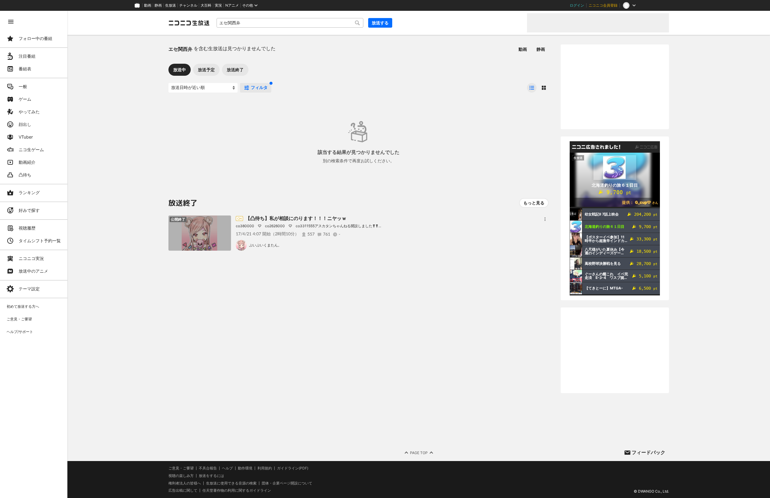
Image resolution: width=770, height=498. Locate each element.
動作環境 (245, 468)
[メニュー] (545, 219)
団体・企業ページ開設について (287, 483)
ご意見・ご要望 (181, 468)
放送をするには (211, 476)
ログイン (577, 5)
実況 (218, 5)
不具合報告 (208, 468)
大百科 (206, 5)
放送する (380, 22)
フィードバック (648, 452)
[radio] (532, 88)
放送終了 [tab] (235, 69)
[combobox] (290, 23)
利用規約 (264, 468)
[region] (33, 254)
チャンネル (188, 5)
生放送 (170, 5)
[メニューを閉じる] (11, 22)
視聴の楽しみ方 (181, 475)
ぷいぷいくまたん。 (265, 245)
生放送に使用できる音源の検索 (231, 483)
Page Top (419, 453)
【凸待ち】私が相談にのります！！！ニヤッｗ (295, 218)
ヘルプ (227, 468)
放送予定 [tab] (206, 69)
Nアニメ (232, 5)
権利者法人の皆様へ (184, 483)
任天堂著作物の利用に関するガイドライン (236, 490)
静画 (158, 5)
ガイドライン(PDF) (292, 468)
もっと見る (533, 202)
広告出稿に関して (182, 490)
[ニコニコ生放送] (188, 23)
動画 (147, 5)
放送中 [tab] (179, 69)
